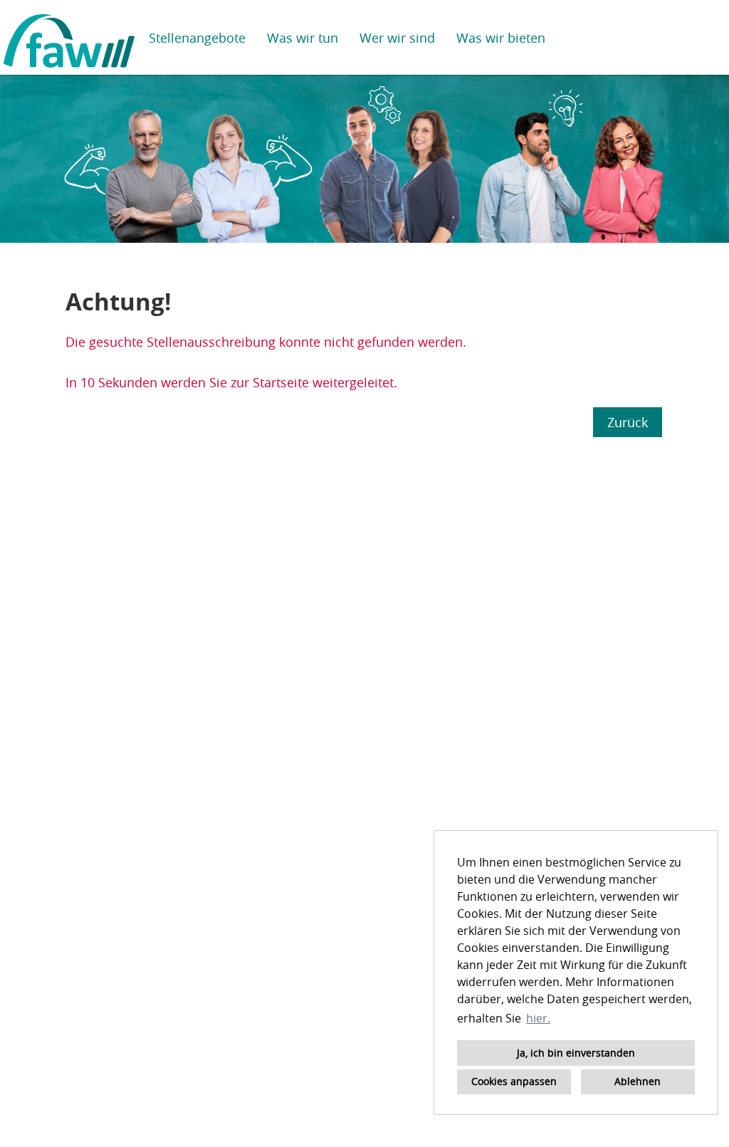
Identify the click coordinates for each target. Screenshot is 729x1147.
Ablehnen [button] (637, 1081)
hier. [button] (538, 1018)
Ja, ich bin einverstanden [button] (576, 1052)
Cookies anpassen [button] (514, 1081)
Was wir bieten (500, 37)
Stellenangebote (197, 37)
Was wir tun (302, 37)
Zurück (627, 422)
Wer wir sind (397, 37)
